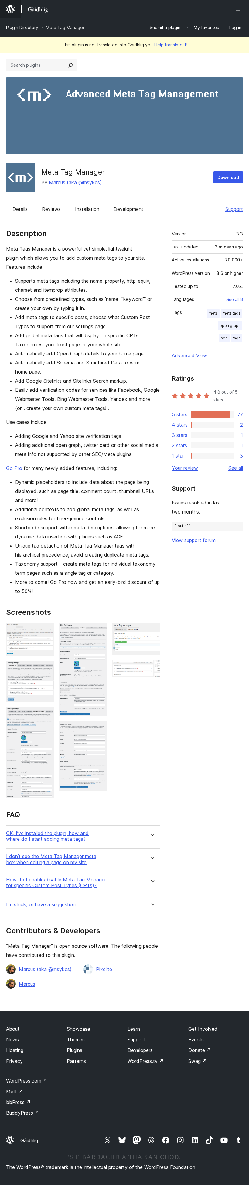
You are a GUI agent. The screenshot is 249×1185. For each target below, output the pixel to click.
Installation (87, 209)
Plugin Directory (22, 27)
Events (196, 1040)
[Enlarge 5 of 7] (99, 729)
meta (213, 313)
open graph (230, 325)
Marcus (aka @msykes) (75, 182)
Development (128, 209)
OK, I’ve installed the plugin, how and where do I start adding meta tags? (47, 836)
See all (235, 468)
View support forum (194, 540)
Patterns (76, 1061)
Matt (14, 1092)
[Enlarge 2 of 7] (46, 669)
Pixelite (104, 969)
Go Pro (14, 468)
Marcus (27, 984)
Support (234, 209)
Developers (140, 1050)
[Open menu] (239, 9)
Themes (76, 1040)
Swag (197, 1061)
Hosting (14, 1050)
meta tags (231, 313)
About (12, 1029)
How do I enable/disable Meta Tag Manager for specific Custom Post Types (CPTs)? (56, 882)
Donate (199, 1050)
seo (224, 338)
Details (20, 209)
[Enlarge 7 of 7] (152, 668)
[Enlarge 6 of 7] (152, 631)
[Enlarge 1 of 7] (46, 631)
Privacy (14, 1061)
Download (228, 177)
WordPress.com (26, 1081)
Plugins (74, 1050)
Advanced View (189, 355)
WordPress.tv (146, 1061)
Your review (185, 468)
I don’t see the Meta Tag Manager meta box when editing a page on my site (51, 859)
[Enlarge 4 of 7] (99, 631)
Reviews (51, 209)
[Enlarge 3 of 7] (46, 715)
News (12, 1040)
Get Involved (202, 1029)
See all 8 (234, 299)
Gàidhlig (29, 1140)
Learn (134, 1029)
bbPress (18, 1102)
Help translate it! (170, 44)
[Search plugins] (70, 65)
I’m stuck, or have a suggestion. (41, 904)
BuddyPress (22, 1113)
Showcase (78, 1029)
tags (236, 338)
